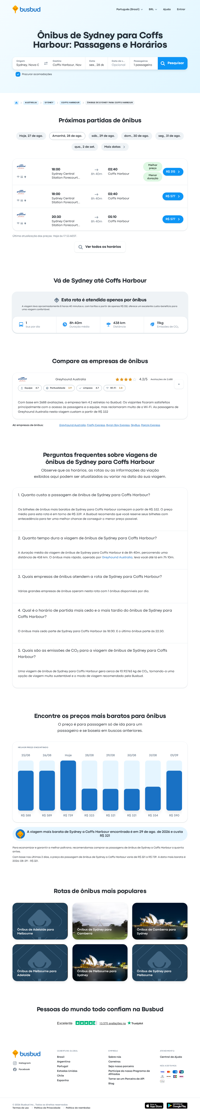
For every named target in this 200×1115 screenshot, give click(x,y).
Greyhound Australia (70, 379)
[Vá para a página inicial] (26, 9)
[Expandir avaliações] (179, 384)
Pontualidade (57, 388)
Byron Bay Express (118, 425)
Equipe (28, 388)
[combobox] (27, 63)
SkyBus (135, 425)
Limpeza (88, 388)
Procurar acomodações (37, 74)
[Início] (16, 103)
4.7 (37, 388)
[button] (46, 63)
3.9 (70, 388)
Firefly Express (96, 425)
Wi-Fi (113, 388)
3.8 (120, 388)
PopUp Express (150, 425)
